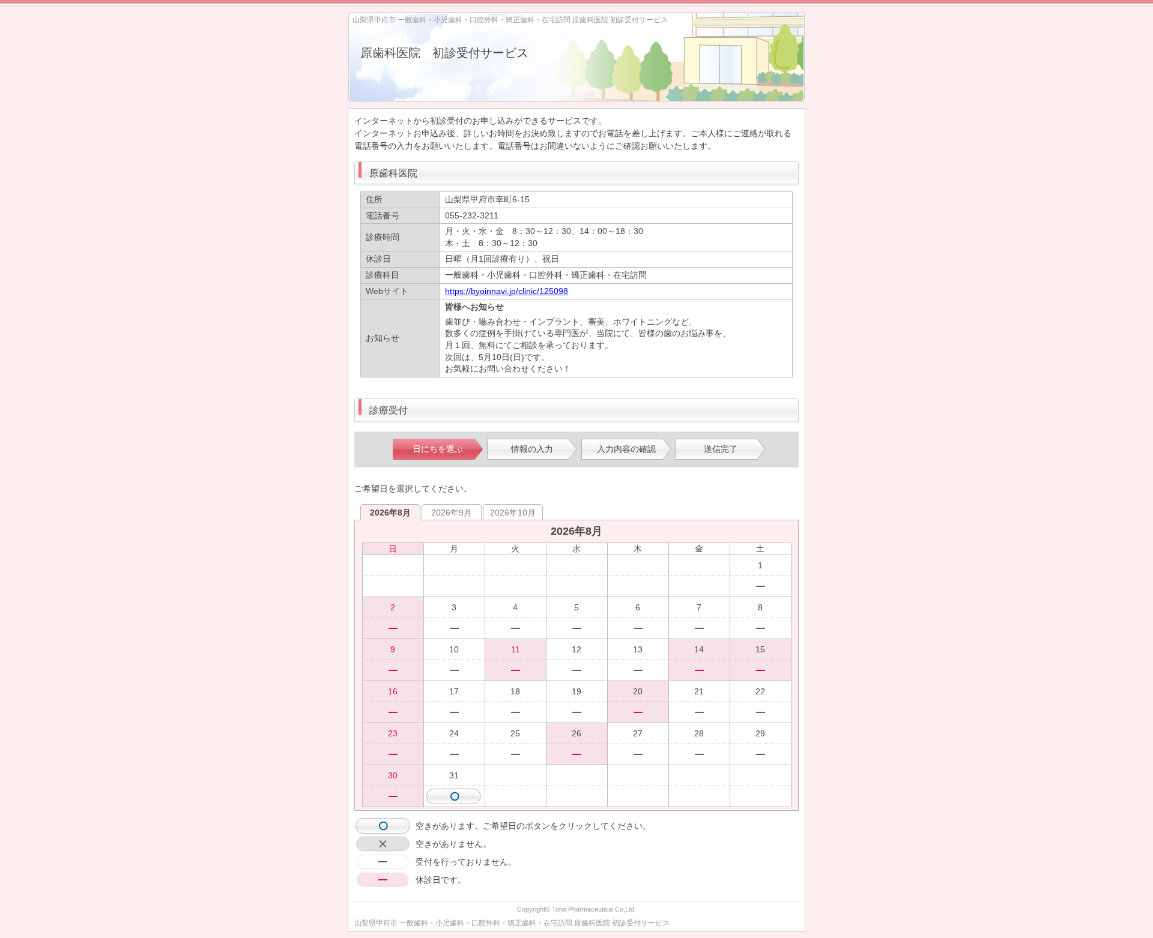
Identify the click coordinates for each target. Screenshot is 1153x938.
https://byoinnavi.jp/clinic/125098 (506, 291)
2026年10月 (513, 512)
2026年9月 (451, 512)
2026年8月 (390, 512)
